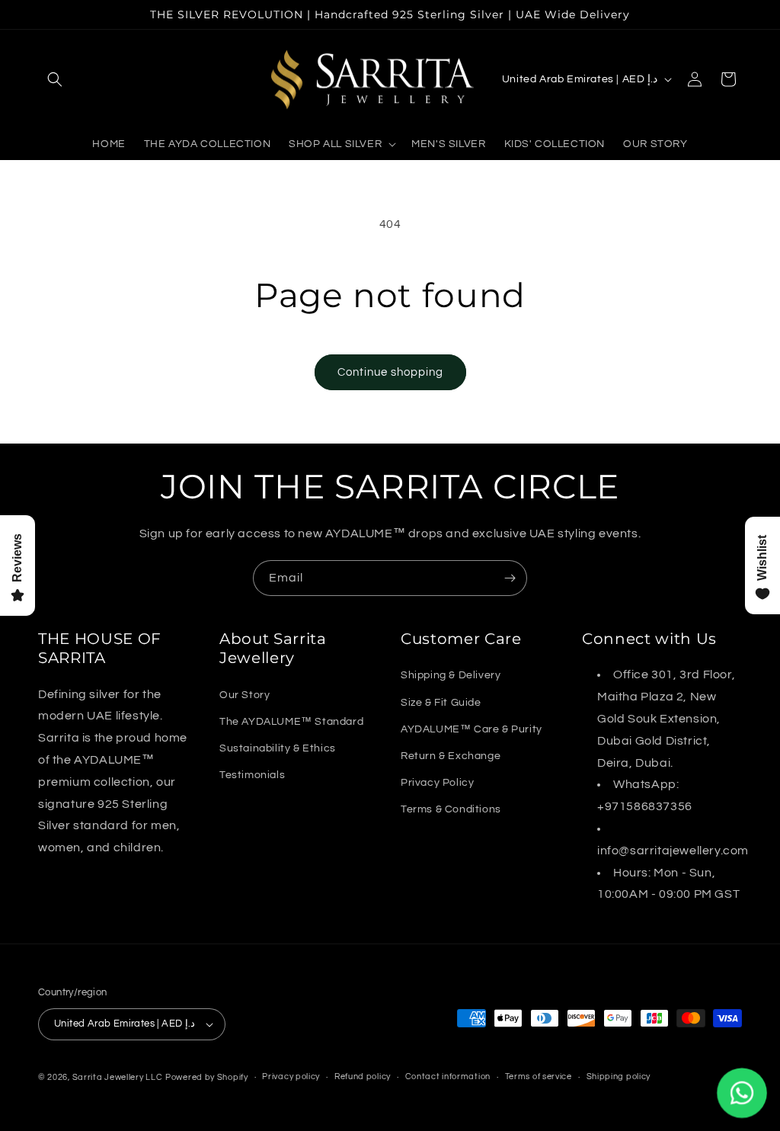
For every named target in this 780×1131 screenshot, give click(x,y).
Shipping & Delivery (450, 675)
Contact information (448, 1076)
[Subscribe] (509, 578)
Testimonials (252, 775)
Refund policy (362, 1076)
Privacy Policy (437, 782)
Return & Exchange (450, 756)
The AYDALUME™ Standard (291, 721)
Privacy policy (291, 1076)
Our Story (244, 695)
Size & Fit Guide (441, 702)
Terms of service (538, 1076)
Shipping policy (619, 1076)
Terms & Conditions (451, 809)
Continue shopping (390, 372)
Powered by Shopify (206, 1077)
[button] (55, 79)
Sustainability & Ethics (277, 748)
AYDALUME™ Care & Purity (471, 729)
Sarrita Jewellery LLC (117, 1077)
